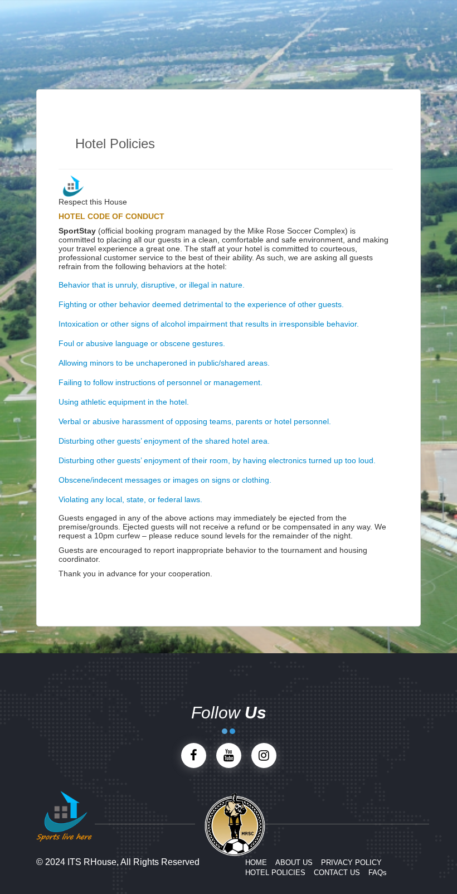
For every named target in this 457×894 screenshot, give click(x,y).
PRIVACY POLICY (351, 862)
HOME (256, 862)
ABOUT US (294, 862)
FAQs (377, 872)
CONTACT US (337, 872)
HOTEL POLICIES (275, 872)
